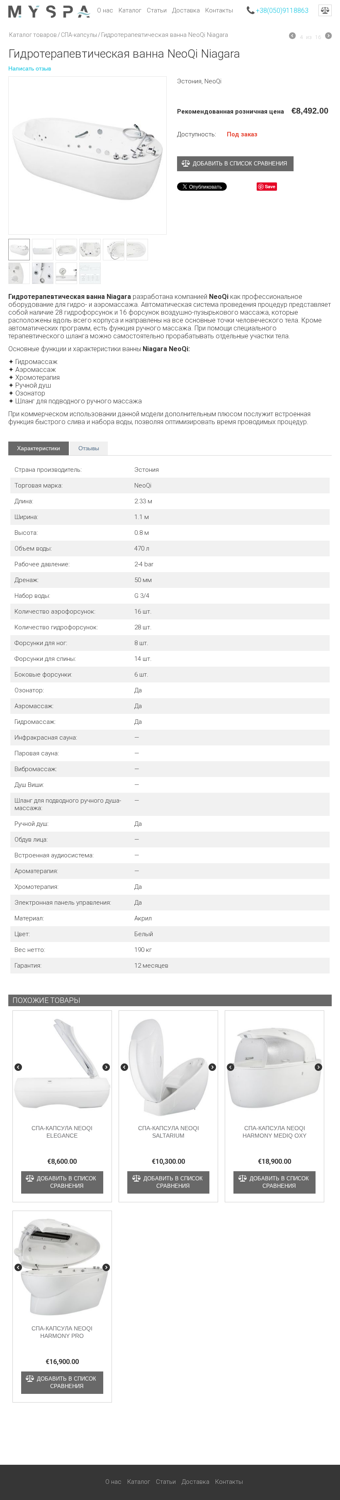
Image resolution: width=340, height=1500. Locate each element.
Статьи (157, 10)
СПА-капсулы (79, 35)
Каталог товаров (33, 35)
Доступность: (196, 134)
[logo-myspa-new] (49, 11)
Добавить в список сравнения (240, 163)
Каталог (130, 10)
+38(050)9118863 (282, 11)
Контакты (219, 10)
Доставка (186, 10)
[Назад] (292, 36)
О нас (105, 10)
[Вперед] (328, 36)
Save (270, 186)
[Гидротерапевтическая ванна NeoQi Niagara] (87, 155)
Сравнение (325, 10)
